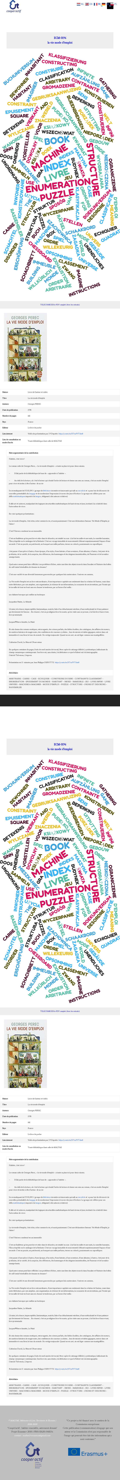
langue (38, 496)
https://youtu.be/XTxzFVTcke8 (71, 434)
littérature (47, 491)
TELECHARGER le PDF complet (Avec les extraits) (60, 305)
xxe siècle (81, 491)
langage (32, 493)
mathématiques (19, 496)
